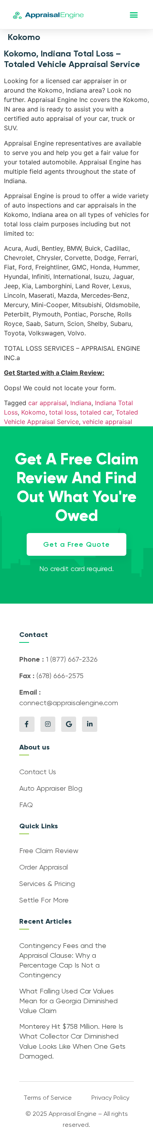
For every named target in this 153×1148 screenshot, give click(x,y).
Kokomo (33, 412)
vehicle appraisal (107, 422)
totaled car (96, 412)
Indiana (80, 403)
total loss (62, 412)
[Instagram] (47, 724)
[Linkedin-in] (89, 724)
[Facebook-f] (26, 724)
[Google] (68, 724)
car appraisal (47, 403)
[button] (133, 14)
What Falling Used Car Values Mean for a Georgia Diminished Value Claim (68, 1001)
